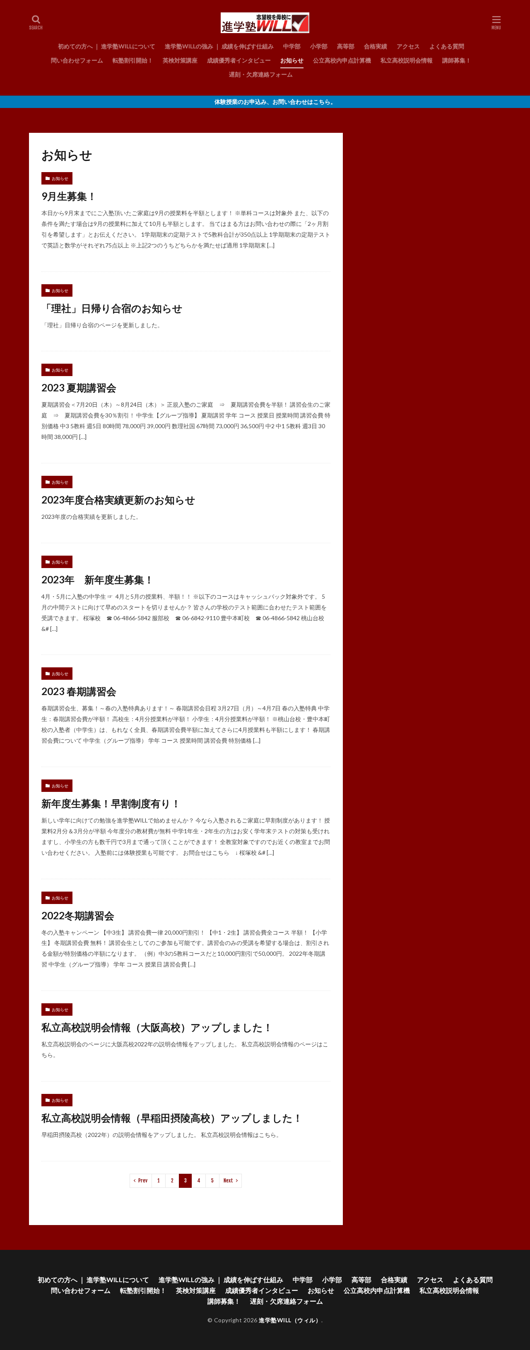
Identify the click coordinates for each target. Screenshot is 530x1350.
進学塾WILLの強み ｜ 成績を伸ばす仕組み (219, 46)
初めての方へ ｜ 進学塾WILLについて (106, 46)
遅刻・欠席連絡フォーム (261, 74)
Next (228, 1180)
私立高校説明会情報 (407, 60)
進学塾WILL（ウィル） (290, 1320)
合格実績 (375, 46)
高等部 (345, 46)
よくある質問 (446, 46)
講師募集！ (456, 60)
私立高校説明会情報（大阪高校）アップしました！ (157, 1027)
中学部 (292, 46)
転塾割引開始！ (133, 60)
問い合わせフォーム (77, 60)
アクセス (408, 46)
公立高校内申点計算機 (342, 60)
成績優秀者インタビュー (239, 60)
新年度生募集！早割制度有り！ (111, 803)
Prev (142, 1180)
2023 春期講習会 (78, 691)
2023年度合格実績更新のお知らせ (118, 500)
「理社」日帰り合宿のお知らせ (112, 308)
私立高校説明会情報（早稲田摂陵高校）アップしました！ (172, 1118)
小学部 (319, 46)
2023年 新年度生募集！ (97, 579)
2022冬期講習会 (77, 915)
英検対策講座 (180, 60)
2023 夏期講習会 (78, 387)
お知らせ (292, 60)
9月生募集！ (69, 196)
